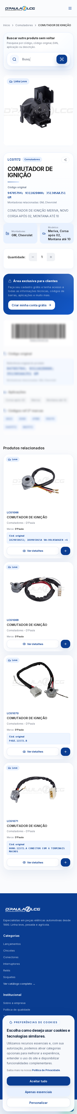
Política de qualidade (16, 1009)
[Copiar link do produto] (65, 160)
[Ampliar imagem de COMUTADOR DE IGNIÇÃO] (67, 501)
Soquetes (9, 977)
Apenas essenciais (38, 1092)
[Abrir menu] (70, 8)
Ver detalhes (35, 550)
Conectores (10, 957)
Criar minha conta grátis (29, 305)
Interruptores (11, 963)
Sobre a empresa (14, 1003)
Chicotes (9, 950)
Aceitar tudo (38, 1081)
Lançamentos (12, 944)
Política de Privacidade (46, 1070)
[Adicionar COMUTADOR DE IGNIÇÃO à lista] (65, 551)
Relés (6, 970)
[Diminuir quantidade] (33, 257)
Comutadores (24, 25)
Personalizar (38, 1102)
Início (6, 25)
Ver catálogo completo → (19, 983)
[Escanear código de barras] (61, 59)
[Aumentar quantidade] (51, 257)
